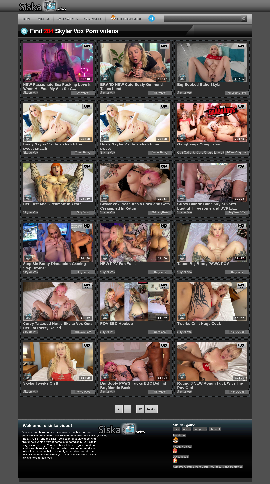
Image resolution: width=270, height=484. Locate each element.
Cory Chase (204, 152)
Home (26, 19)
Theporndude (129, 19)
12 (140, 409)
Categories (67, 19)
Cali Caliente (186, 152)
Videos (44, 19)
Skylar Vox (30, 92)
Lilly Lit (219, 152)
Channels (93, 19)
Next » (151, 409)
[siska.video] (57, 6)
